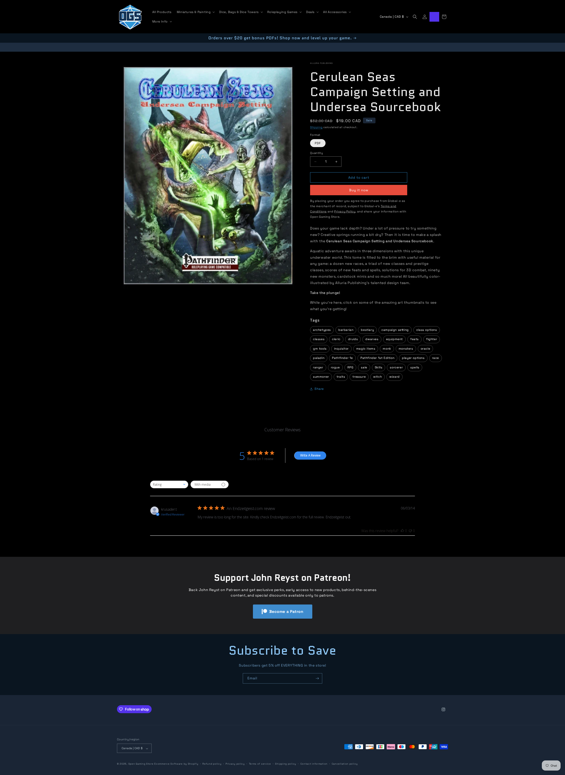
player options (413, 358)
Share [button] (319, 389)
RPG (350, 367)
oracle (425, 349)
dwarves (371, 339)
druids (353, 339)
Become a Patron (286, 611)
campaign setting (395, 330)
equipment (394, 339)
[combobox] (169, 484)
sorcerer (396, 367)
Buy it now (358, 190)
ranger (318, 367)
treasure (359, 377)
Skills (378, 367)
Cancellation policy (345, 763)
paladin (318, 358)
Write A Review (310, 455)
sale (364, 367)
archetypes (322, 330)
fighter (431, 339)
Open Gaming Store (141, 764)
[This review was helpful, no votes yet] (402, 530)
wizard (394, 377)
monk (387, 349)
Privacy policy (235, 763)
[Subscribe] (317, 678)
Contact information (314, 763)
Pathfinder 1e (342, 358)
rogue (335, 367)
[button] (195, 12)
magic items (365, 349)
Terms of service (260, 763)
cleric (336, 339)
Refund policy (211, 763)
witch (377, 377)
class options (426, 330)
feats (414, 339)
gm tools (320, 349)
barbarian (345, 330)
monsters (406, 349)
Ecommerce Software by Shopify (176, 764)
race (435, 358)
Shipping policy (285, 763)
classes (318, 339)
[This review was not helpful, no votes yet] (410, 530)
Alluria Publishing (321, 63)
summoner (321, 377)
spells (414, 367)
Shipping (316, 127)
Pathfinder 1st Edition (377, 358)
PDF (318, 143)
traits (341, 377)
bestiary (367, 330)
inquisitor (341, 349)
